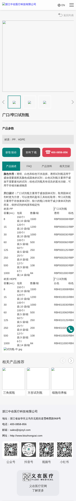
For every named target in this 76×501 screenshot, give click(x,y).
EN (61, 4)
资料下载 (31, 152)
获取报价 (11, 152)
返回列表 (68, 15)
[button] (71, 360)
